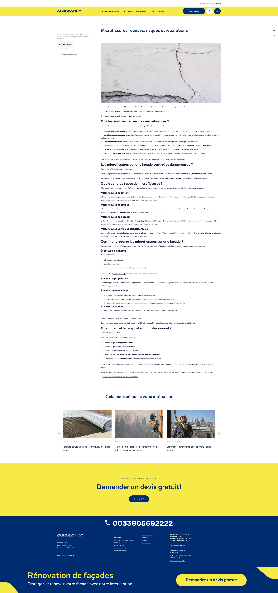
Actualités (217, 3)
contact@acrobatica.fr (119, 550)
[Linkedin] (274, 35)
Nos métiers (129, 11)
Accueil (59, 34)
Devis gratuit (194, 11)
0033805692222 (143, 523)
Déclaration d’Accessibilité (177, 561)
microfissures (109, 126)
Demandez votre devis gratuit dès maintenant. (120, 377)
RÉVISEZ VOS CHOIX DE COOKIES (180, 555)
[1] (139, 580)
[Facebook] (274, 31)
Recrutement (141, 11)
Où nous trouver (158, 11)
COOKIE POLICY (175, 557)
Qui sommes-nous (147, 535)
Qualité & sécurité (206, 3)
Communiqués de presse (69, 55)
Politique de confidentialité (177, 545)
